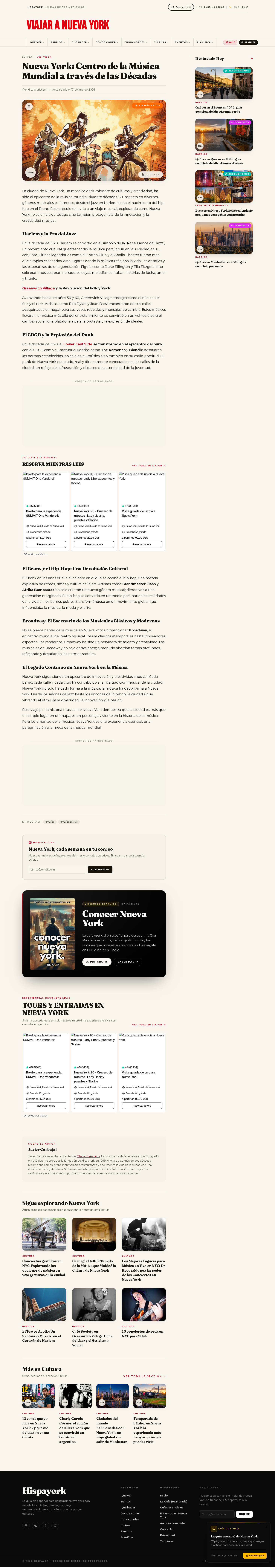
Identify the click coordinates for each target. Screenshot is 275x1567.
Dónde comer (106, 42)
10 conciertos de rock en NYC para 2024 (142, 1333)
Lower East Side (77, 344)
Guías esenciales (171, 1507)
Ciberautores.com (88, 1156)
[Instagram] (26, 1525)
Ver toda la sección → (144, 1376)
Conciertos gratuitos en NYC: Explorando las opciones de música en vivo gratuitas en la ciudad (43, 1268)
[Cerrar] (266, 1526)
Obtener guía (256, 1555)
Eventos (181, 42)
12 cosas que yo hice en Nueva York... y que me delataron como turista (35, 1427)
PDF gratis (99, 961)
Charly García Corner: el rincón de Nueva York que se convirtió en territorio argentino (74, 1430)
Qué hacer (79, 42)
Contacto (166, 1529)
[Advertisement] (94, 415)
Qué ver (36, 42)
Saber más (126, 961)
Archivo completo (172, 1523)
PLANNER (250, 42)
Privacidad (167, 1535)
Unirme (244, 1514)
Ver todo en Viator (147, 466)
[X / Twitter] (55, 1525)
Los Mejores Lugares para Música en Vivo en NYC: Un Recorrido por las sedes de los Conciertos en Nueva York (143, 1270)
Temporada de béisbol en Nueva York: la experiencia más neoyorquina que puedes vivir (147, 1430)
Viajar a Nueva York (68, 25)
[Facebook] (45, 1525)
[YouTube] (35, 1525)
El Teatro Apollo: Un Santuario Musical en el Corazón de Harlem (41, 1336)
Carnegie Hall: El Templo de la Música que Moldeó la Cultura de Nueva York (94, 1266)
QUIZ (232, 42)
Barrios (56, 42)
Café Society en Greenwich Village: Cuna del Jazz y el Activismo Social (92, 1338)
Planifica (204, 42)
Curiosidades (135, 42)
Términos (166, 1541)
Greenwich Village (38, 288)
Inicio (27, 57)
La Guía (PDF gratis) (173, 1501)
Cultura (160, 42)
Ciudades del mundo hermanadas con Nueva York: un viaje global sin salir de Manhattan (111, 1430)
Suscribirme (100, 869)
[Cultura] (29, 106)
